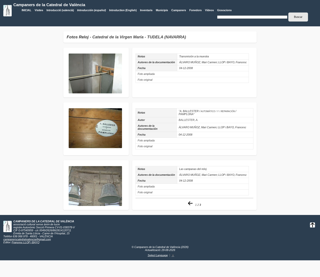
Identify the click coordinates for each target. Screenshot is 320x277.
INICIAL (26, 10)
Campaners (178, 10)
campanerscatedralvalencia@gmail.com (27, 239)
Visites (39, 10)
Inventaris (146, 10)
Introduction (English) (123, 10)
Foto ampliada (146, 74)
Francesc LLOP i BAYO (25, 242)
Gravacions (224, 10)
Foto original (145, 79)
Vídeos (209, 10)
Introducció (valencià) (60, 10)
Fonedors (195, 10)
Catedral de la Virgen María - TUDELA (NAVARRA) (139, 37)
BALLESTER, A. (188, 120)
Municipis (162, 10)
